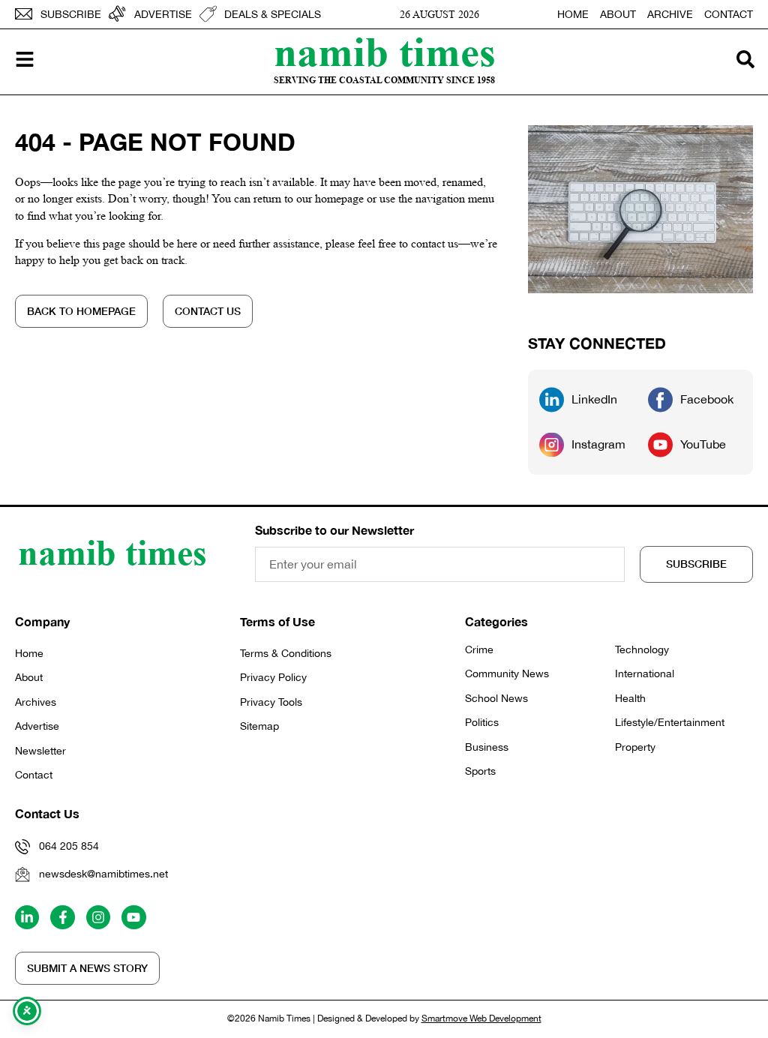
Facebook (707, 399)
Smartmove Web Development (482, 1018)
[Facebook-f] (62, 917)
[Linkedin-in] (27, 917)
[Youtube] (134, 917)
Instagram (599, 444)
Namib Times (385, 51)
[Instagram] (98, 917)
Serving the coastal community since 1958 (384, 80)
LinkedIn (594, 399)
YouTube (703, 444)
